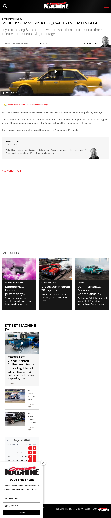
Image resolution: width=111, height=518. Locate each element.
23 (35, 461)
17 (9, 461)
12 (17, 457)
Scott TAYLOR (12, 141)
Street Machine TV (12, 19)
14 (26, 457)
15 (30, 457)
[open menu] (106, 6)
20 (22, 461)
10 (9, 457)
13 (22, 457)
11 (13, 457)
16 (35, 457)
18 (13, 461)
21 (26, 461)
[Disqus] (55, 210)
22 (30, 461)
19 (17, 461)
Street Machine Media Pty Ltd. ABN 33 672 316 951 (77, 509)
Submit (21, 512)
